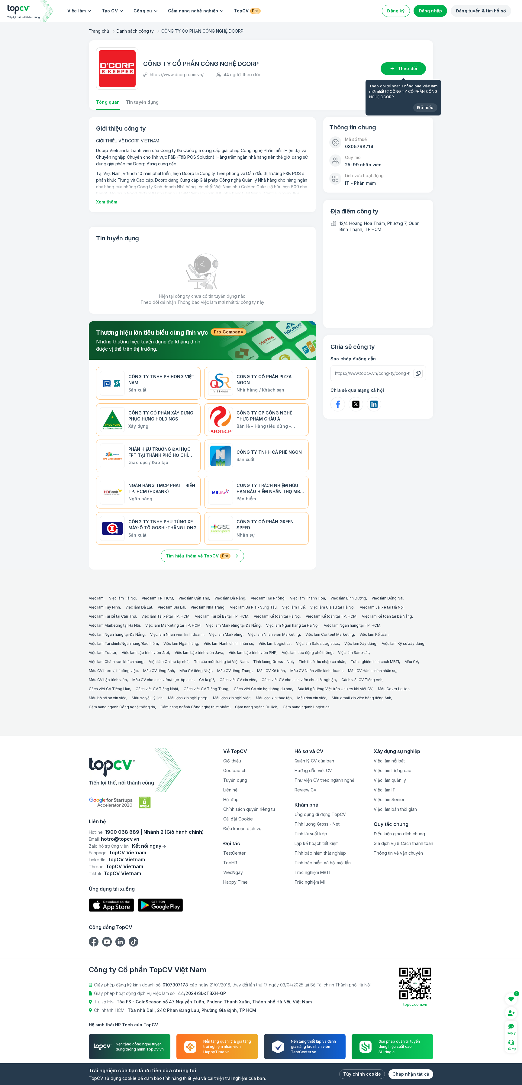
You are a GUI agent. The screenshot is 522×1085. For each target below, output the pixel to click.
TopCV (246, 10)
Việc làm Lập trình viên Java (199, 652)
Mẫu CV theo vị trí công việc (113, 670)
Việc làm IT (384, 789)
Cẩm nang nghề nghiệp (193, 10)
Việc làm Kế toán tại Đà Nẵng (387, 616)
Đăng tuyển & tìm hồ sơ (481, 10)
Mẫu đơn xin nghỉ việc (231, 698)
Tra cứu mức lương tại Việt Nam (221, 661)
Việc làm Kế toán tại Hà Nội (277, 616)
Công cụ (143, 10)
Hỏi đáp (231, 799)
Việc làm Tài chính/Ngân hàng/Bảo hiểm (123, 643)
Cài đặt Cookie (238, 818)
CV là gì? (206, 679)
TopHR (230, 862)
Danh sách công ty (135, 31)
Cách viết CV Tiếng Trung (206, 689)
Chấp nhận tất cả (410, 1074)
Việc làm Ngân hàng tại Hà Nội (292, 625)
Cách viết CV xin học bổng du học (263, 689)
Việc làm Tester (102, 652)
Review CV (306, 789)
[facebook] (93, 942)
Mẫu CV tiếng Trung (234, 670)
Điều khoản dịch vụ (242, 828)
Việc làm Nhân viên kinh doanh (177, 634)
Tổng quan (108, 102)
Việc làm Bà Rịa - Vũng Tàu (253, 607)
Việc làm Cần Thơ (194, 598)
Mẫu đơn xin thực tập (274, 698)
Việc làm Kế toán (373, 634)
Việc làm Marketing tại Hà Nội (114, 625)
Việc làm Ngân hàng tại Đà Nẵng (117, 634)
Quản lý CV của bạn (314, 760)
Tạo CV (110, 10)
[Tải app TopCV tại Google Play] (160, 905)
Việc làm (76, 10)
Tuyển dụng (235, 780)
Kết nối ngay (147, 846)
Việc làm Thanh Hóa (307, 598)
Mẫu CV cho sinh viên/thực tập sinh (163, 679)
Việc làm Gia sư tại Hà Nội (332, 607)
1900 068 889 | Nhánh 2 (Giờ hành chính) (154, 832)
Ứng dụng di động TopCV (320, 814)
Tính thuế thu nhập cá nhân (321, 661)
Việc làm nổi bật (389, 760)
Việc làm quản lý (390, 780)
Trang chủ (99, 31)
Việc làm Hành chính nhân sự (228, 643)
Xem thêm (106, 201)
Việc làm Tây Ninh (104, 607)
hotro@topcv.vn (120, 839)
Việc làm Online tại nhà (168, 661)
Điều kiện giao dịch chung (399, 833)
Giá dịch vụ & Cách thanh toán (403, 843)
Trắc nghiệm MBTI (312, 872)
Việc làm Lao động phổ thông (307, 652)
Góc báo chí (235, 770)
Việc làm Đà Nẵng (229, 598)
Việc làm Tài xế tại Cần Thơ (112, 616)
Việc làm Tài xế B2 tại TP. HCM (221, 616)
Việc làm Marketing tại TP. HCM (173, 625)
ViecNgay (233, 872)
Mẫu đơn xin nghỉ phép (188, 698)
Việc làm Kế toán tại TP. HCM (331, 616)
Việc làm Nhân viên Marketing (274, 634)
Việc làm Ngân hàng (180, 643)
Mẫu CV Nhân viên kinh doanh (316, 670)
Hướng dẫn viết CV (313, 770)
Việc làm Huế (293, 607)
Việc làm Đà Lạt (138, 607)
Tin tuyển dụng (142, 102)
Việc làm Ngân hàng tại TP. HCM (352, 625)
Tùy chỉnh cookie (362, 1074)
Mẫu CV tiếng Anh (158, 670)
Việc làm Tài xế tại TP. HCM (165, 616)
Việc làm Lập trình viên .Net (145, 652)
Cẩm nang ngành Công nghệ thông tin (122, 707)
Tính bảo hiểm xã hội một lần (323, 862)
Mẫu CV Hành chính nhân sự (372, 670)
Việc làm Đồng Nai (387, 598)
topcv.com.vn (415, 1004)
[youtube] (107, 942)
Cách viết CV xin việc (238, 679)
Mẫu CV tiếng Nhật (195, 670)
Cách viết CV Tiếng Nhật (157, 689)
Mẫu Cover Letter (393, 689)
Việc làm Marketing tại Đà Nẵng (233, 625)
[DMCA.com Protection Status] (145, 802)
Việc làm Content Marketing (329, 634)
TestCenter (234, 853)
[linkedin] (120, 942)
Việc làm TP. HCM (157, 598)
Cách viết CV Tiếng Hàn (109, 689)
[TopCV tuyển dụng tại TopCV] (146, 770)
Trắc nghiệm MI (310, 882)
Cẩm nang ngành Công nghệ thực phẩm (195, 707)
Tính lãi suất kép (311, 833)
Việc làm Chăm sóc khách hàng (116, 661)
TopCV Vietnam (127, 852)
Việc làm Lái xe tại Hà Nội (382, 607)
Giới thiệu (232, 760)
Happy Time (235, 882)
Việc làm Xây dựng (360, 643)
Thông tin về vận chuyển (398, 853)
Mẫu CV (411, 661)
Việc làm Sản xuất (353, 652)
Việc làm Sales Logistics (317, 643)
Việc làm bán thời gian (395, 809)
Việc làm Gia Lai (171, 607)
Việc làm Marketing (226, 634)
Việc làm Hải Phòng (268, 598)
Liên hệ (230, 789)
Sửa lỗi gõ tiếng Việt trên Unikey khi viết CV (335, 689)
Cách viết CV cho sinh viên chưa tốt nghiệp (299, 679)
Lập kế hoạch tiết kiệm (317, 843)
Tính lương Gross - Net (273, 661)
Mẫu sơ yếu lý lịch (147, 698)
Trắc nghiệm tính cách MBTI (375, 661)
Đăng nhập (430, 10)
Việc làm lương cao (392, 770)
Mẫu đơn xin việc (311, 698)
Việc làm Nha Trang (207, 607)
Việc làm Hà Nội (122, 598)
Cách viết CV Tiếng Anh (361, 679)
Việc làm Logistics (275, 643)
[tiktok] (133, 942)
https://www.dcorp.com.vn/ (177, 74)
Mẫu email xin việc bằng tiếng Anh (361, 698)
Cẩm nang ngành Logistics (306, 707)
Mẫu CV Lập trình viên (108, 679)
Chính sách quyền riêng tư (249, 809)
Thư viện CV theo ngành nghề (324, 780)
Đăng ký (395, 10)
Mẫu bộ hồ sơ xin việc (107, 698)
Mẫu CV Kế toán (271, 670)
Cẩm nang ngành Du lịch (256, 707)
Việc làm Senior (389, 799)
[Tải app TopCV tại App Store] (111, 905)
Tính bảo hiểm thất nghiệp (320, 853)
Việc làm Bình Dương (348, 598)
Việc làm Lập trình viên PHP (252, 652)
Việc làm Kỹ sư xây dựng (403, 643)
